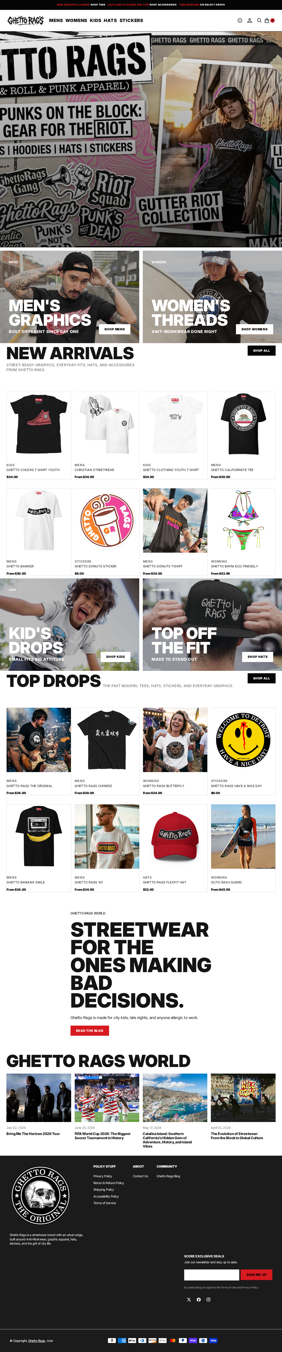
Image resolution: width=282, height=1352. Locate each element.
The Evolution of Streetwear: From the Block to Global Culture (237, 1136)
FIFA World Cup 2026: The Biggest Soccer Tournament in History (102, 1136)
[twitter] (189, 1299)
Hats (147, 877)
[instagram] (208, 1299)
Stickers (83, 561)
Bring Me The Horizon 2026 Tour (33, 1134)
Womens (219, 561)
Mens (80, 465)
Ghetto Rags (36, 1341)
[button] (240, 20)
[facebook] (199, 1299)
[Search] (259, 20)
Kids (11, 465)
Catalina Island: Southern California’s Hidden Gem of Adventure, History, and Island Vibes (167, 1140)
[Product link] (39, 424)
